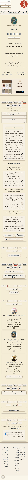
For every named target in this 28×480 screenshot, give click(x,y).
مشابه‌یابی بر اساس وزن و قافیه (15, 377)
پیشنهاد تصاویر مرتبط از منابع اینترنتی (15, 272)
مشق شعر (10, 102)
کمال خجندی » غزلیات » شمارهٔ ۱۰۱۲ (14, 363)
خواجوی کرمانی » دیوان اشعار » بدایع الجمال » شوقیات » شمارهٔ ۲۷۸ (14, 340)
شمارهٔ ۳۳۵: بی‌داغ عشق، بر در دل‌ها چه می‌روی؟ (21, 73)
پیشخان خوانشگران (17, 466)
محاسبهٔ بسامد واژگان (15, 255)
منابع (5, 461)
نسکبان (16, 472)
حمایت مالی (4, 454)
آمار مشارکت (4, 457)
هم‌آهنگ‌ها (4, 102)
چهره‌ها (5, 452)
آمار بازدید (4, 459)
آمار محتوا (4, 456)
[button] (26, 12)
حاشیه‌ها (8, 105)
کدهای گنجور (15, 447)
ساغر (17, 452)
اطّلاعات (24, 102)
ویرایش (8, 158)
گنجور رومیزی (17, 449)
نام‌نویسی (7, 432)
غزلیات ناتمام (11, 25)
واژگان (20, 102)
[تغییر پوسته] (3, 477)
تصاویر (15, 102)
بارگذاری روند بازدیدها (14, 410)
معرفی (5, 447)
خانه (23, 447)
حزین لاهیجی (18, 25)
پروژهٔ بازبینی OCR (12, 119)
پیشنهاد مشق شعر (14, 292)
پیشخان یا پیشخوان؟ (16, 469)
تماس (5, 463)
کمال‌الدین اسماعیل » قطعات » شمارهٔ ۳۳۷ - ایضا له (14, 316)
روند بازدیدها (14, 105)
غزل (12, 117)
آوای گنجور (16, 464)
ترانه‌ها (20, 105)
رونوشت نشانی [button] (9, 235)
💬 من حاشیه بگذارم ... (14, 428)
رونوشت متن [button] (20, 235)
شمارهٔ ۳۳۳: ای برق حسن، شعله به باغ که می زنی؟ (6, 73)
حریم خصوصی (6, 465)
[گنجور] (24, 4)
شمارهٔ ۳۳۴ (14, 29)
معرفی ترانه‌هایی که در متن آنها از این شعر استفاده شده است (14, 392)
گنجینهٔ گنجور (17, 458)
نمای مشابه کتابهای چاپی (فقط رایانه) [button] (14, 239)
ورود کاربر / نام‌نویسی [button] (15, 12)
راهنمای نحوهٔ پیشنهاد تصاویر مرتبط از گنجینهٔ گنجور (14, 276)
